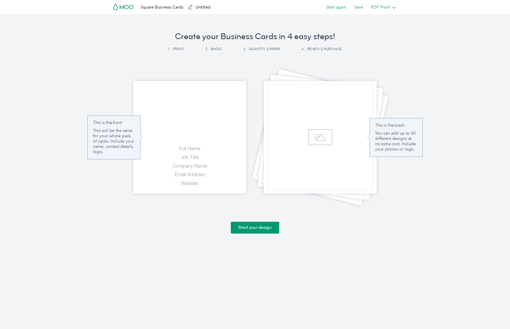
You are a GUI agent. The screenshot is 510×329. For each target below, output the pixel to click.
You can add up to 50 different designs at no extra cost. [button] (395, 138)
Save (358, 7)
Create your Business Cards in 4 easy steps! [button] (255, 36)
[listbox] (382, 7)
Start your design (255, 227)
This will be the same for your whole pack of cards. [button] (113, 136)
